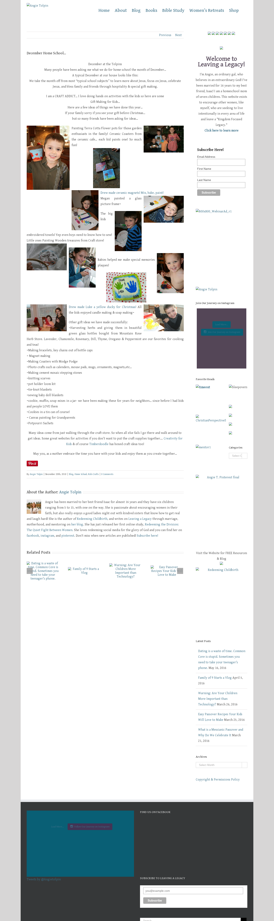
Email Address (206, 156)
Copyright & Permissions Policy (218, 780)
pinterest (67, 536)
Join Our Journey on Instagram (224, 332)
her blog (77, 524)
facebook (33, 536)
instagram (47, 536)
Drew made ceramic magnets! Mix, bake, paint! (131, 193)
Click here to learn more (221, 130)
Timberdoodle (99, 444)
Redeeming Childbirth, (92, 519)
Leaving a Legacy (140, 519)
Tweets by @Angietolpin (44, 879)
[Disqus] (105, 632)
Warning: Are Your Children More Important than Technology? (217, 698)
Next (178, 35)
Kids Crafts (93, 474)
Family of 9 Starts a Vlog (215, 678)
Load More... (221, 324)
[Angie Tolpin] (206, 289)
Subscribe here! (147, 536)
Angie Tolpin (36, 474)
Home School (81, 474)
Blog (71, 474)
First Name (204, 168)
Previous (165, 35)
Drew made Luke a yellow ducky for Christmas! (102, 307)
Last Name (204, 180)
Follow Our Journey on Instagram (92, 826)
